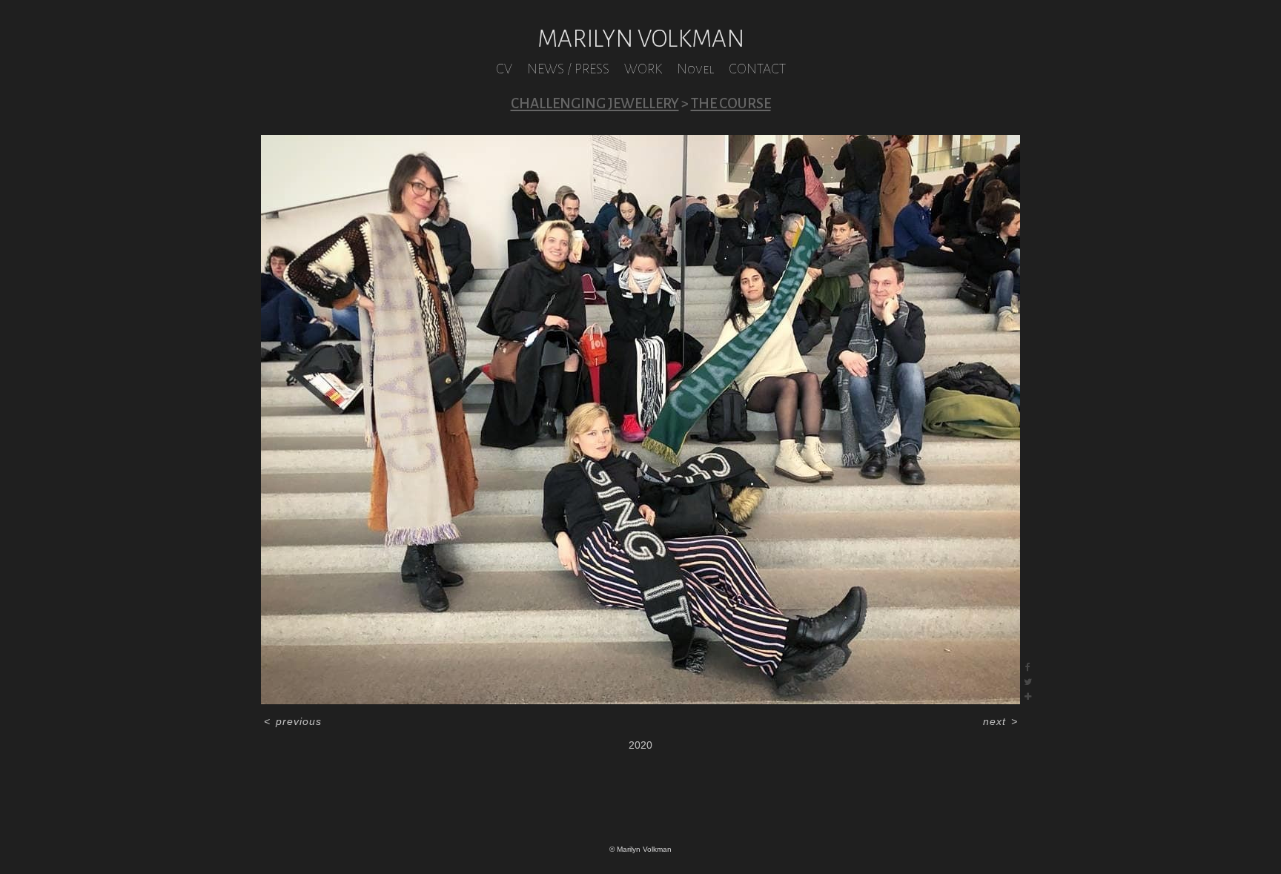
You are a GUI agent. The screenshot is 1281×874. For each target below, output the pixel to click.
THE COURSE (731, 103)
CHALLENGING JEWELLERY (595, 103)
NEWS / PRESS (568, 69)
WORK (643, 69)
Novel (695, 69)
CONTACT (757, 69)
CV (504, 69)
